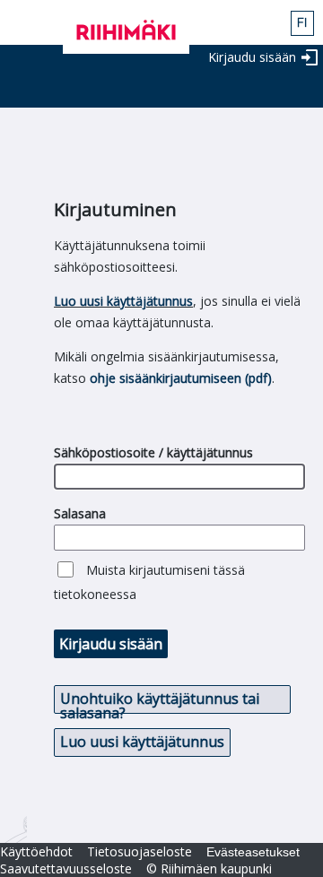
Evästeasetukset (253, 852)
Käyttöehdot (36, 851)
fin (302, 23)
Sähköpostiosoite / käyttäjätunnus (153, 452)
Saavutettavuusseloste (66, 868)
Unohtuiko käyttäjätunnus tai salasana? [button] (159, 701)
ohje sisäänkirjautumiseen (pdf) (181, 377)
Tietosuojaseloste (139, 851)
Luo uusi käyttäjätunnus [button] (142, 741)
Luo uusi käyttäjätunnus (123, 300)
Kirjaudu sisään (252, 56)
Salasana (80, 513)
